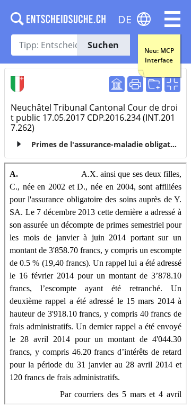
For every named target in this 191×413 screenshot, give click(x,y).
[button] (172, 19)
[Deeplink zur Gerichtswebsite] (117, 84)
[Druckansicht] (135, 84)
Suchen (103, 45)
